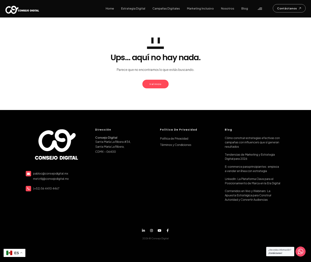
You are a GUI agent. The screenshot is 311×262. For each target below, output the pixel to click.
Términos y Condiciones (175, 145)
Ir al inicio (155, 84)
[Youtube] (159, 230)
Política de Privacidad (174, 138)
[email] (167, 230)
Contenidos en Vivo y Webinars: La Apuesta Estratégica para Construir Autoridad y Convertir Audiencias (248, 195)
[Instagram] (151, 230)
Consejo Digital (160, 238)
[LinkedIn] (143, 230)
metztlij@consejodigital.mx (51, 178)
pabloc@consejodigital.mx (50, 173)
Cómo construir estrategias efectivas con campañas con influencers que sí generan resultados (252, 142)
